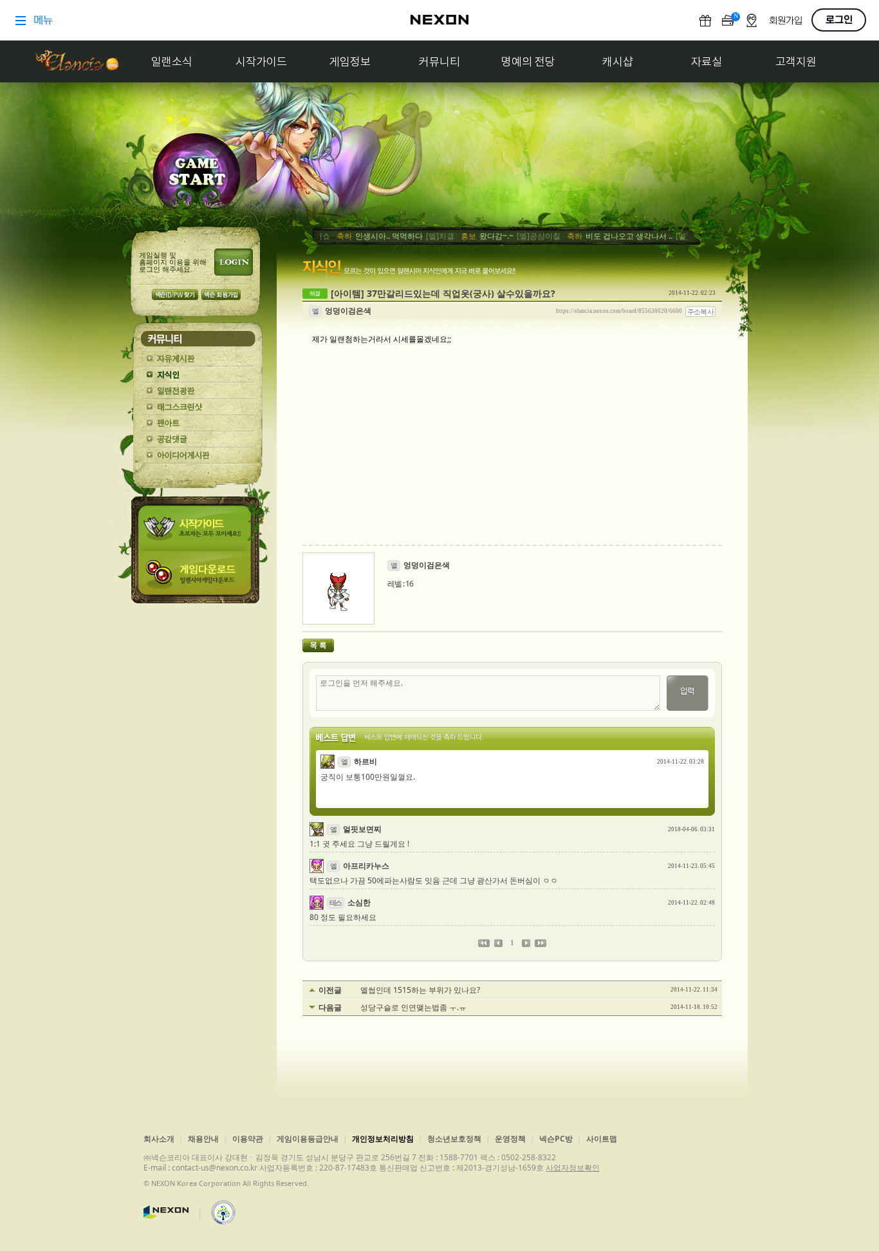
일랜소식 (171, 61)
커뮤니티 (439, 61)
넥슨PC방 (556, 1138)
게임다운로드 (197, 577)
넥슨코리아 (166, 1212)
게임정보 (350, 61)
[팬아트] (197, 423)
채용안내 (203, 1138)
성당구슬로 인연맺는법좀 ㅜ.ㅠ (413, 1007)
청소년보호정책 (454, 1138)
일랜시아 (76, 61)
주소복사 (700, 311)
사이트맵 (601, 1138)
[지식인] (197, 375)
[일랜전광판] (197, 391)
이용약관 (247, 1138)
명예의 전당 (528, 61)
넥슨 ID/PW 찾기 (175, 294)
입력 (687, 693)
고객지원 (796, 61)
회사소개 (158, 1138)
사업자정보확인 (573, 1167)
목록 (318, 645)
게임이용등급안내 (307, 1138)
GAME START (197, 175)
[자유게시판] (197, 359)
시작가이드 (261, 61)
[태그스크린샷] (197, 407)
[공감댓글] (197, 439)
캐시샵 (617, 61)
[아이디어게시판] (197, 455)
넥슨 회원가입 (221, 294)
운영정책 (510, 1138)
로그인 (233, 262)
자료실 (706, 61)
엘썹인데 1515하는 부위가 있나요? (420, 990)
